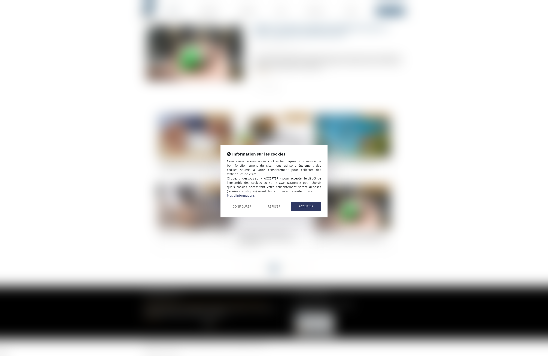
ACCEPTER (306, 206)
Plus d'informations (241, 195)
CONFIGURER (241, 206)
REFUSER (274, 206)
